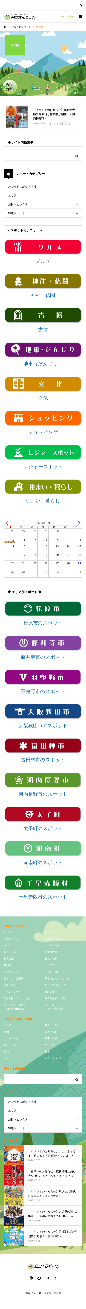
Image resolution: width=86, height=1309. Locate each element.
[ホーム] (5, 27)
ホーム (7, 932)
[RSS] (55, 1278)
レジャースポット (13, 952)
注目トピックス (18, 204)
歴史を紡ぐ (10, 985)
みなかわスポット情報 (22, 186)
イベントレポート (13, 991)
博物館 (7, 965)
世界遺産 (9, 958)
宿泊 (6, 1031)
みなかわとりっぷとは (57, 932)
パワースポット (53, 1058)
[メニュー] (80, 16)
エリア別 (50, 965)
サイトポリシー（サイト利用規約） (56, 1007)
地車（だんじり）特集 (57, 978)
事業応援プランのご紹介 (17, 998)
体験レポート (52, 991)
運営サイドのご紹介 (56, 998)
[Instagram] (31, 1278)
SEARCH (81, 5)
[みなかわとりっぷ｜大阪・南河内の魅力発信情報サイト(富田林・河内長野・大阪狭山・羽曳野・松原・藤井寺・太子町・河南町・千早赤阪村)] (20, 16)
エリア (12, 195)
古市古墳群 (51, 952)
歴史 (47, 1051)
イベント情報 (52, 972)
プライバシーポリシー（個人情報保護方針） (16, 1007)
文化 (6, 1058)
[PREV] (8, 523)
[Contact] (47, 1278)
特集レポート (16, 213)
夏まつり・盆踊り (13, 978)
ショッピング (52, 945)
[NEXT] (78, 523)
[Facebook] (39, 1278)
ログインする (67, 16)
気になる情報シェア (56, 985)
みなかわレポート (13, 972)
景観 (6, 1051)
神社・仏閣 (51, 958)
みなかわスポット (54, 938)
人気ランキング (12, 938)
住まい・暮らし (53, 1025)
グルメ (7, 945)
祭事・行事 (51, 1038)
